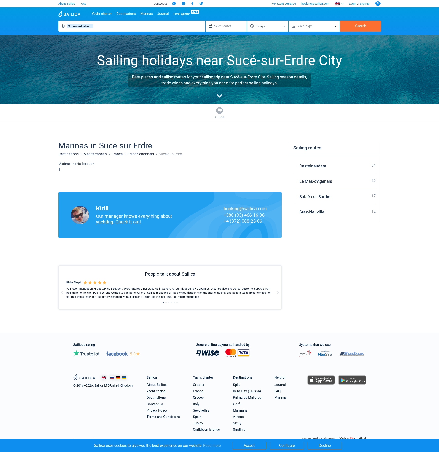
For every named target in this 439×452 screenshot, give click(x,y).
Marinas (146, 14)
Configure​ (287, 445)
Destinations (126, 14)
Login (352, 3)
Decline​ (325, 445)
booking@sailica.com (315, 3)
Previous (62, 292)
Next (277, 292)
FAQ (83, 3)
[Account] (378, 3)
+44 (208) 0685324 (284, 3)
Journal (163, 14)
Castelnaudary (312, 166)
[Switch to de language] (118, 377)
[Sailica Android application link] (352, 384)
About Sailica (66, 3)
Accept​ (249, 445)
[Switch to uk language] (124, 377)
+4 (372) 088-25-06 (243, 221)
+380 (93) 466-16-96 (244, 215)
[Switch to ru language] (112, 377)
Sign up (364, 3)
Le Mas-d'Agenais (315, 181)
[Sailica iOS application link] (321, 384)
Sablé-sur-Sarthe (314, 196)
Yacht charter (102, 14)
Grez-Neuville (311, 212)
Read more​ (212, 445)
